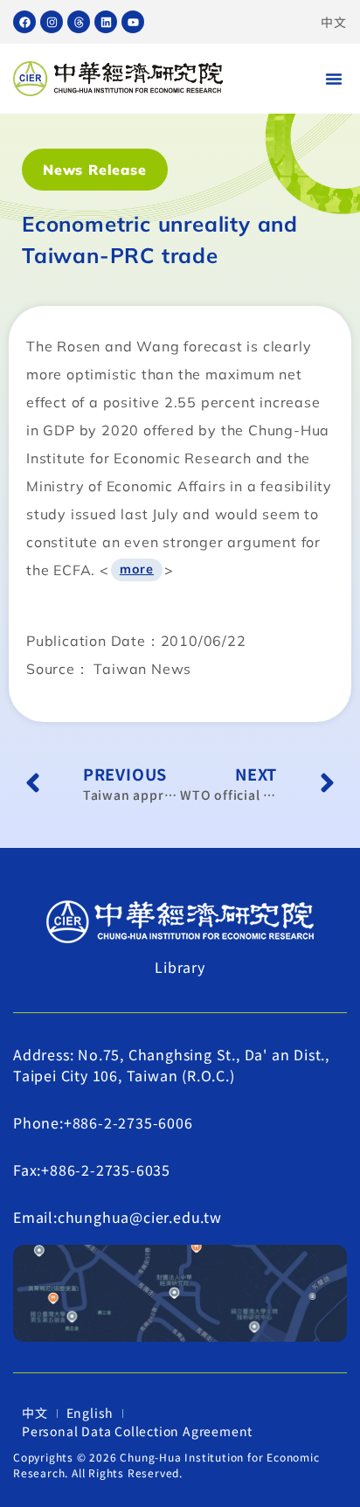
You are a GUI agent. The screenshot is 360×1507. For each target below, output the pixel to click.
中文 (334, 22)
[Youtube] (132, 21)
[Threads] (78, 21)
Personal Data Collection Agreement (137, 1431)
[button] (334, 79)
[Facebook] (24, 21)
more (137, 569)
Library (180, 966)
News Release (95, 169)
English (90, 1412)
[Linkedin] (105, 21)
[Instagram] (51, 21)
